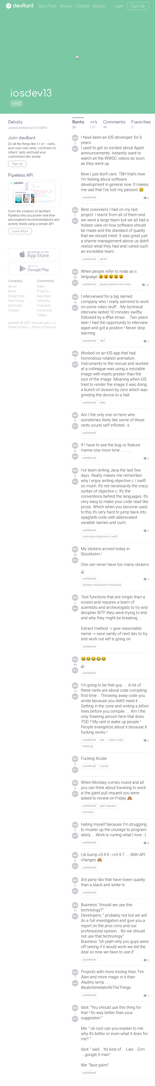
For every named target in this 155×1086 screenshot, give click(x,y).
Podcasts (44, 305)
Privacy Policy (18, 327)
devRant (14, 323)
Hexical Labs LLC (44, 323)
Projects (43, 291)
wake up (88, 746)
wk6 (102, 402)
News (12, 291)
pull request (108, 805)
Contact (13, 310)
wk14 (103, 259)
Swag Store (16, 296)
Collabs (82, 6)
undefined (89, 197)
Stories (66, 6)
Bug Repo (44, 296)
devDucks (15, 305)
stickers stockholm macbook (102, 584)
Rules (41, 286)
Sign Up (138, 6)
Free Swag (15, 301)
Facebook (44, 310)
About (12, 286)
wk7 (102, 340)
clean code (115, 739)
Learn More (20, 231)
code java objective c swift (100, 536)
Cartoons (43, 301)
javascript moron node (115, 284)
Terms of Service (44, 327)
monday (88, 812)
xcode (104, 766)
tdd (102, 739)
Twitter (42, 315)
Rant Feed (47, 6)
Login (118, 6)
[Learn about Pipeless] (34, 193)
